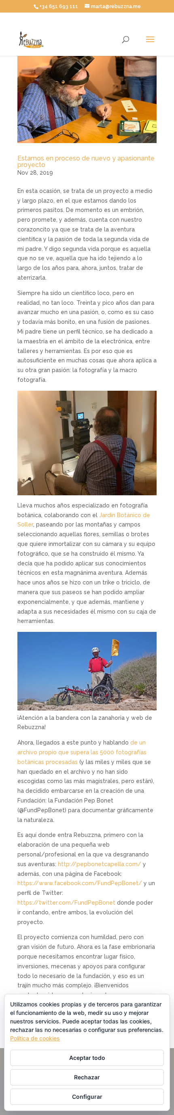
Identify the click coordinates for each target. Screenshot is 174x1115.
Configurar (87, 1096)
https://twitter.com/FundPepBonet (66, 902)
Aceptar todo (87, 1057)
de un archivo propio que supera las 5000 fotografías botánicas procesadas (81, 752)
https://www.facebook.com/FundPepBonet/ (79, 883)
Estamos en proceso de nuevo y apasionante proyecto (86, 161)
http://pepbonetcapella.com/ (99, 864)
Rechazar (87, 1077)
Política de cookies (35, 1038)
